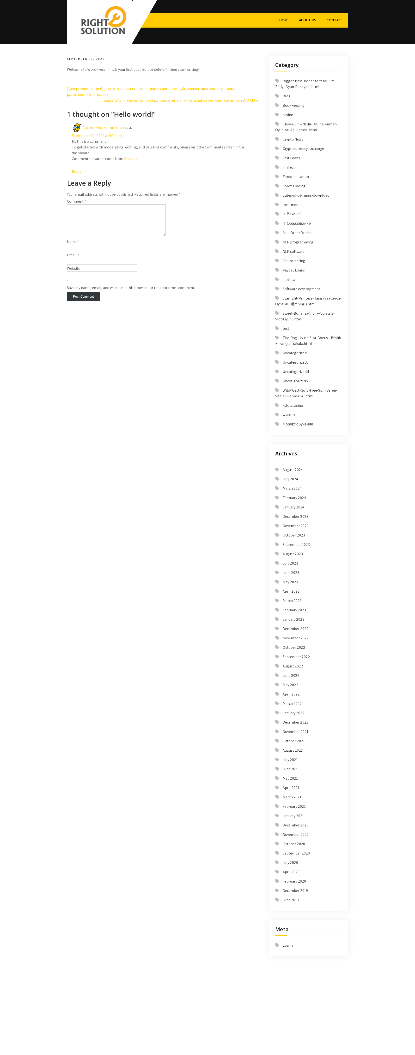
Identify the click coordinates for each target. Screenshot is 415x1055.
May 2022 (290, 684)
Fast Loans (291, 157)
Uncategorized (295, 352)
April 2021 (291, 787)
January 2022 (294, 712)
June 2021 (291, 769)
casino (288, 114)
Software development (301, 288)
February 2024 (294, 497)
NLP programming (298, 242)
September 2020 (296, 853)
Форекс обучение (298, 424)
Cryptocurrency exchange (303, 148)
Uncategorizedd (296, 371)
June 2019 (291, 899)
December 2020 (295, 825)
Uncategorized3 (296, 362)
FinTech (289, 167)
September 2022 (296, 656)
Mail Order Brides (297, 232)
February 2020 (294, 881)
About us (307, 20)
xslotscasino (293, 405)
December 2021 (295, 722)
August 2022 (293, 666)
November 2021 (295, 731)
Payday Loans (294, 270)
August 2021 (293, 750)
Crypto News (293, 139)
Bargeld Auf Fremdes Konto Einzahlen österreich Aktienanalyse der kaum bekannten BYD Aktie (181, 100)
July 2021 (290, 759)
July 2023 (290, 563)
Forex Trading (294, 186)
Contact (335, 20)
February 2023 (294, 610)
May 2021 (290, 778)
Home (284, 20)
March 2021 (292, 797)
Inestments (292, 204)
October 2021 (294, 740)
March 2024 (292, 488)
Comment (76, 201)
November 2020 (296, 834)
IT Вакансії (292, 214)
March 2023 (292, 600)
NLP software (294, 251)
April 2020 (291, 871)
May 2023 (290, 581)
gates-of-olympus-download (306, 195)
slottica (289, 279)
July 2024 (290, 479)
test (286, 328)
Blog (287, 96)
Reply (76, 171)
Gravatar (131, 158)
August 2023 (293, 553)
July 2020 (290, 862)
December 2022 (296, 628)
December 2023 (295, 516)
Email (73, 255)
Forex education (296, 176)
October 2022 (294, 647)
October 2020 (294, 843)
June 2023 (291, 572)
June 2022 (291, 675)
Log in (288, 945)
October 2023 (294, 535)
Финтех (289, 414)
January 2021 (293, 815)
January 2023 (293, 619)
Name (73, 241)
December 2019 (295, 890)
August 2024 (293, 469)
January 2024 (293, 507)
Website (73, 268)
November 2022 (296, 638)
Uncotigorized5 (295, 380)
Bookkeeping (294, 105)
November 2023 (296, 525)
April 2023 (291, 591)
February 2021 (294, 806)
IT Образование (297, 223)
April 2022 (291, 694)
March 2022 (292, 703)
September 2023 (296, 544)
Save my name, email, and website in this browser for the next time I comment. (131, 287)
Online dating (294, 260)
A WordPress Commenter (103, 127)
